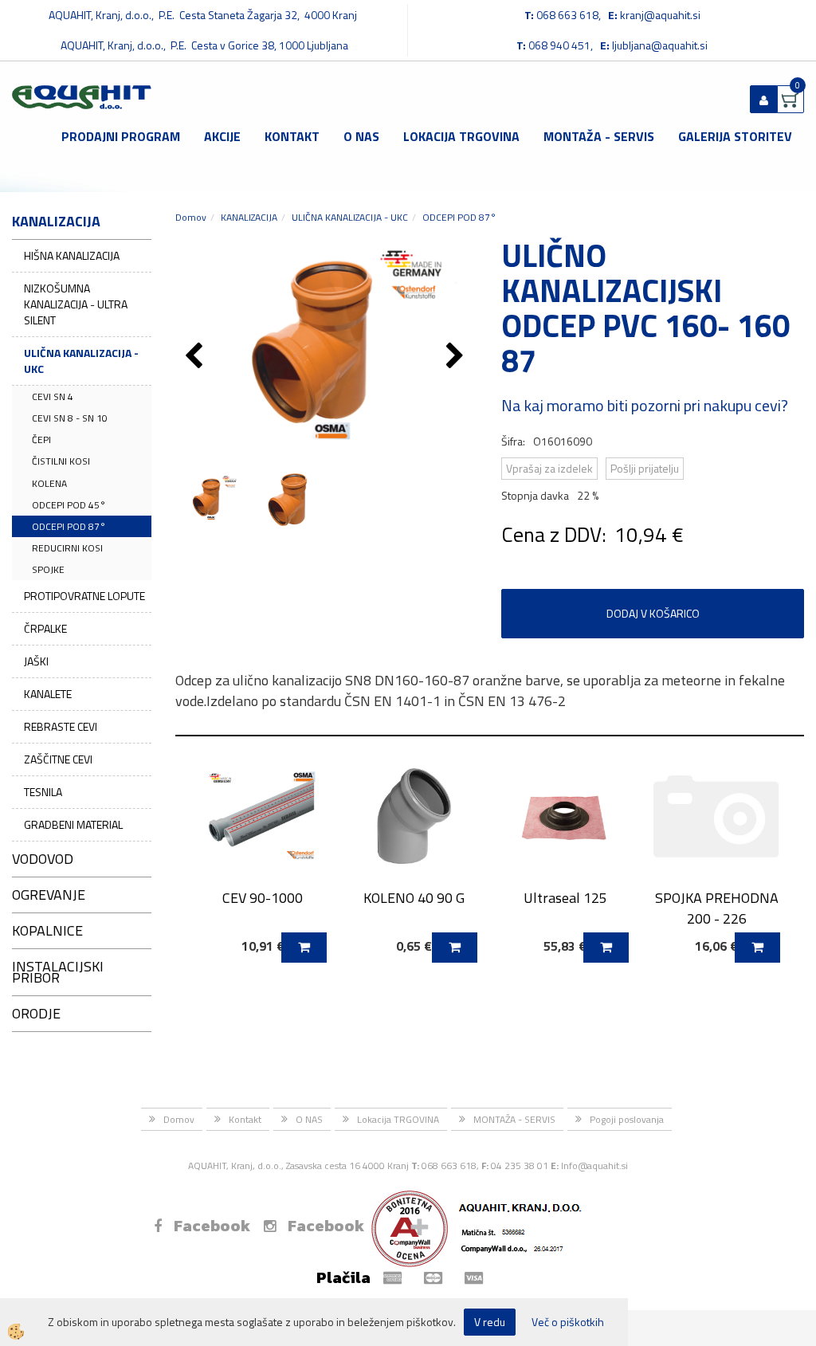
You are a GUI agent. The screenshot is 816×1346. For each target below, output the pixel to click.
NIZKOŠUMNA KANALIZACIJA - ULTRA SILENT (76, 304)
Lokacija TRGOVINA (461, 136)
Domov (190, 217)
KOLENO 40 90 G (414, 897)
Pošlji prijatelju (644, 468)
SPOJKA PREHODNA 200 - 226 (717, 907)
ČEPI (41, 439)
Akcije (222, 136)
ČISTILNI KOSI (61, 461)
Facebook (212, 1226)
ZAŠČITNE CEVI (58, 759)
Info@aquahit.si (594, 1165)
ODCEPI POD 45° (69, 504)
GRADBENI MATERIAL (73, 824)
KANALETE (48, 693)
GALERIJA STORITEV (735, 136)
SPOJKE (48, 569)
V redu (489, 1321)
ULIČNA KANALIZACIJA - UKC (81, 360)
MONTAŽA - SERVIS (598, 136)
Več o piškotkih (568, 1322)
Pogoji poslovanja (627, 1119)
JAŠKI (36, 661)
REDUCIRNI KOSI (67, 547)
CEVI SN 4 (52, 396)
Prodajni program (120, 136)
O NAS (361, 136)
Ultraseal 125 (565, 897)
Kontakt (292, 136)
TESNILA (43, 791)
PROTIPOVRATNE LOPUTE (84, 595)
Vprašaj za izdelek (549, 468)
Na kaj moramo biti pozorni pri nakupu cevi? (644, 405)
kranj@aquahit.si (660, 14)
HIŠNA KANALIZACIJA (72, 255)
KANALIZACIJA (249, 217)
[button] (457, 357)
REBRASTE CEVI (60, 726)
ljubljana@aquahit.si (660, 45)
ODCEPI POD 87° (69, 526)
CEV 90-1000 (262, 897)
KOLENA (49, 483)
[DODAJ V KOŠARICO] (304, 947)
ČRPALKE (45, 628)
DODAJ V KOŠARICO (653, 613)
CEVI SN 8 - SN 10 (70, 418)
